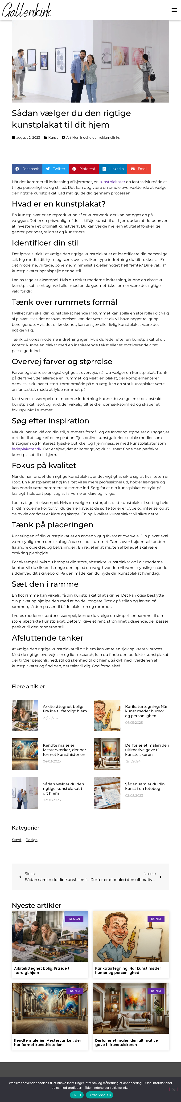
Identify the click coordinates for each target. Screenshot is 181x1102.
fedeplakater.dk (26, 449)
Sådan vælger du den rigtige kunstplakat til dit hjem (63, 788)
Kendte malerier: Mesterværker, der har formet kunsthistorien (64, 750)
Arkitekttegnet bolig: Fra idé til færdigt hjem (65, 708)
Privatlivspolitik (99, 1095)
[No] (173, 1089)
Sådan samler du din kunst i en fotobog (145, 786)
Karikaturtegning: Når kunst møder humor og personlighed (146, 711)
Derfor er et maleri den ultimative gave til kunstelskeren (147, 750)
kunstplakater (112, 182)
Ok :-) (76, 1095)
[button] (174, 9)
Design (31, 840)
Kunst (53, 137)
